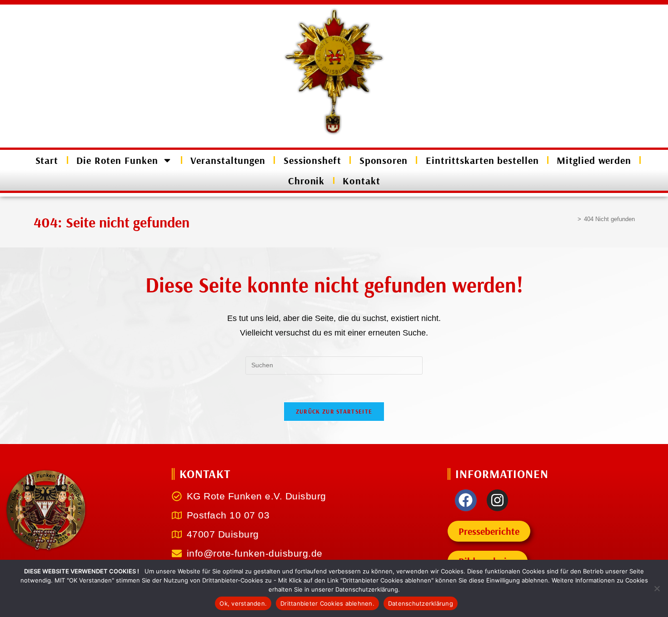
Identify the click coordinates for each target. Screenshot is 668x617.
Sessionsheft (312, 160)
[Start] (572, 218)
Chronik (306, 180)
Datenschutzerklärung (420, 603)
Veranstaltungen (227, 160)
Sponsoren (383, 160)
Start (47, 160)
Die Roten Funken (117, 160)
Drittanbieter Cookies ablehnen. (327, 603)
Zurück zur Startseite (334, 411)
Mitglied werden (594, 160)
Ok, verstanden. (243, 603)
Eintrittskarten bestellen (482, 160)
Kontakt (361, 180)
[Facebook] (465, 500)
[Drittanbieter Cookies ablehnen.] (656, 588)
